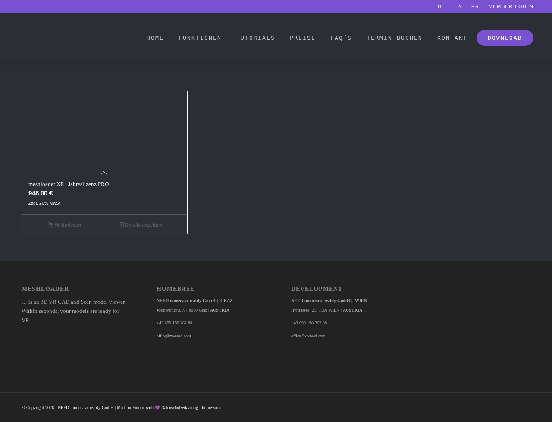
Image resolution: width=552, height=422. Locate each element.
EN (458, 6)
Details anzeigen (143, 224)
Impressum (211, 407)
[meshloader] (12, 38)
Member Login (511, 6)
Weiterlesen (67, 224)
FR (475, 6)
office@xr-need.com (174, 336)
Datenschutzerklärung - (181, 407)
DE (441, 6)
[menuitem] (441, 6)
